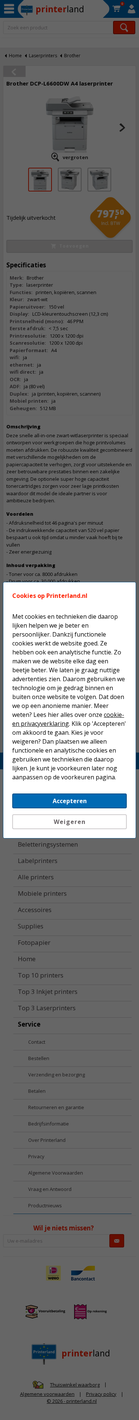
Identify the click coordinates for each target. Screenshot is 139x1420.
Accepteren (70, 801)
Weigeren (70, 822)
